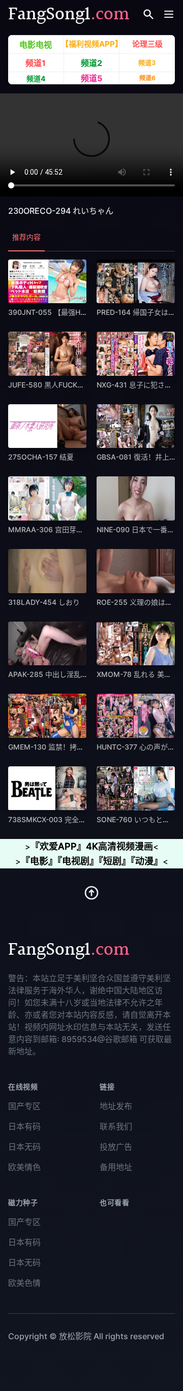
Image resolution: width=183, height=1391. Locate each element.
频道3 (147, 62)
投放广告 (116, 1147)
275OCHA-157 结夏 (41, 456)
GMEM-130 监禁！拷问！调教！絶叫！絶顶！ (81, 746)
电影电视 (35, 45)
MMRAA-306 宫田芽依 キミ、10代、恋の (75, 529)
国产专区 (24, 1106)
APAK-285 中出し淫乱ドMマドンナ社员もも (79, 674)
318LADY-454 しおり (44, 602)
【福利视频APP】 (91, 44)
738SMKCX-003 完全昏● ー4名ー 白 (69, 819)
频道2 (91, 62)
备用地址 (116, 1167)
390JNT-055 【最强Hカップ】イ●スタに (76, 312)
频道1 (35, 63)
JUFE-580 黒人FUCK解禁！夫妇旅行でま (74, 384)
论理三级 (147, 44)
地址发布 (116, 1106)
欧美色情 (24, 1283)
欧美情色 (24, 1167)
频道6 (147, 78)
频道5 (91, 78)
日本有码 (24, 1126)
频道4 (35, 78)
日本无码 (24, 1147)
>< (92, 847)
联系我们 (116, 1126)
